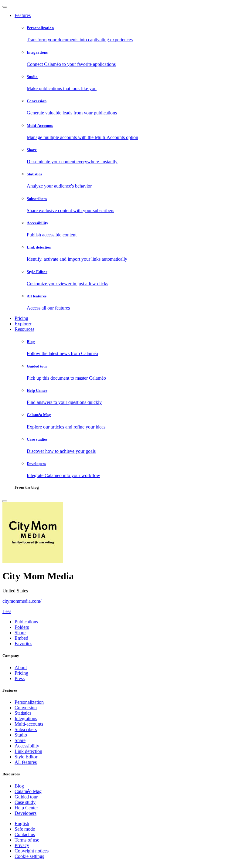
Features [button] (23, 15)
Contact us (25, 834)
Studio (21, 734)
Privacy (22, 845)
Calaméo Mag (28, 791)
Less (6, 611)
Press (20, 678)
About (21, 667)
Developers (25, 813)
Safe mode (25, 829)
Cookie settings (29, 856)
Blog (19, 785)
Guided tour (26, 796)
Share (20, 740)
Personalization (29, 702)
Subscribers (26, 729)
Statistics (23, 713)
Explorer (23, 323)
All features (26, 762)
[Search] (4, 501)
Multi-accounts (29, 724)
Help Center (26, 807)
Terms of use (27, 839)
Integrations (26, 718)
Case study (25, 802)
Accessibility (27, 745)
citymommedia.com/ (21, 601)
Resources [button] (24, 329)
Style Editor (26, 756)
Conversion (26, 707)
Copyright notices (32, 850)
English (22, 823)
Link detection (28, 751)
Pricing (21, 318)
